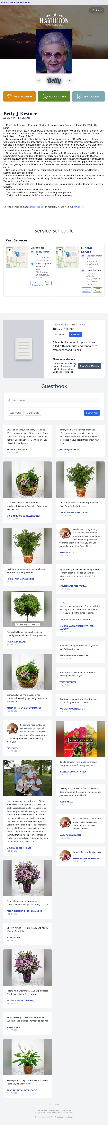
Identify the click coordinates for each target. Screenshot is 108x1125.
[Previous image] (6, 778)
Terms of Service (61, 1112)
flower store (80, 206)
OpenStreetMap (57, 1117)
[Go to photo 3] (27, 794)
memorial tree (37, 206)
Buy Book (75, 334)
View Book (60, 334)
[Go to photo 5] (31, 794)
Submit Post (92, 413)
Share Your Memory (89, 366)
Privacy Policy (46, 1112)
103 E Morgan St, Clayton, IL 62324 (42, 275)
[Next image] (49, 778)
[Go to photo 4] (29, 794)
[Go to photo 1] (24, 794)
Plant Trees (47, 283)
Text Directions (36, 284)
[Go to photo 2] (26, 794)
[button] (17, 254)
